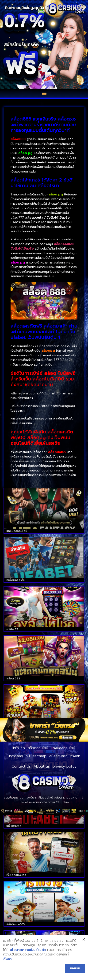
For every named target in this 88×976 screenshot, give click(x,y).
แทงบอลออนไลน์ (16, 531)
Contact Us (21, 766)
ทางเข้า (75, 756)
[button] (44, 93)
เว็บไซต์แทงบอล (16, 875)
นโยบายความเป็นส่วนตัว (28, 950)
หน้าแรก (19, 748)
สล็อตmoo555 (15, 924)
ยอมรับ (74, 968)
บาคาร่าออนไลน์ (19, 756)
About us (42, 766)
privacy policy (65, 766)
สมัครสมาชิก (58, 756)
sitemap (39, 756)
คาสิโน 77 (12, 629)
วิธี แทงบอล (13, 826)
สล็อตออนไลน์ (38, 748)
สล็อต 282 (13, 678)
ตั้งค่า (7, 959)
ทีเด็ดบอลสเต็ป (15, 580)
